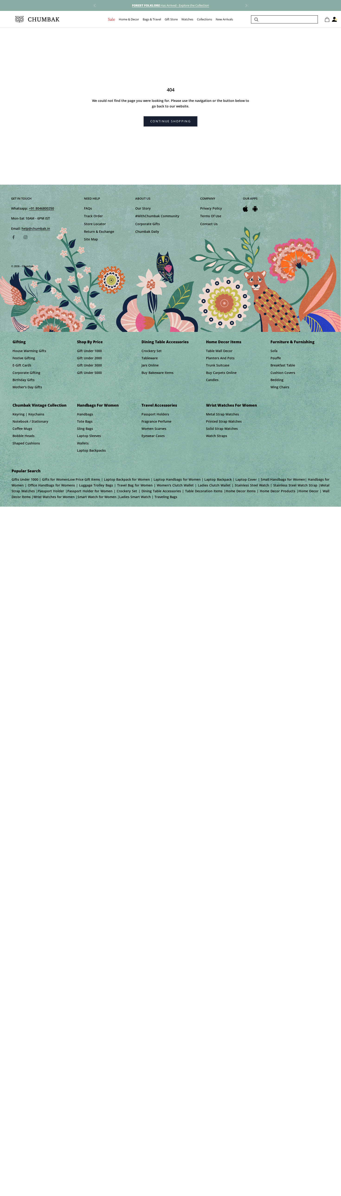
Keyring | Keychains (28, 414)
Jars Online (150, 365)
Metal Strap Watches (222, 414)
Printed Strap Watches (224, 421)
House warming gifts (29, 351)
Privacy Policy (211, 208)
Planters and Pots (220, 358)
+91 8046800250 (41, 208)
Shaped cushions (26, 443)
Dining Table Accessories (165, 341)
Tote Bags (85, 421)
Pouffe (275, 358)
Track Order (93, 216)
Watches (187, 19)
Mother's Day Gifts (27, 387)
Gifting (19, 341)
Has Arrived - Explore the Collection (170, 5)
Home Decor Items (223, 341)
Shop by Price (90, 341)
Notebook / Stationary (30, 421)
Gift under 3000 (89, 365)
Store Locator (95, 224)
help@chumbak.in (36, 228)
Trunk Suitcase (217, 365)
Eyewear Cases (153, 436)
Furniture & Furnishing (292, 341)
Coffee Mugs (22, 428)
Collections (204, 19)
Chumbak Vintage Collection (40, 405)
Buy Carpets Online (221, 372)
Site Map (91, 239)
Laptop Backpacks (91, 450)
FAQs (88, 208)
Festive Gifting (24, 358)
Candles (212, 380)
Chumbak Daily (147, 231)
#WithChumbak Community (157, 216)
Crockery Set (152, 351)
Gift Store (171, 19)
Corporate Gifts (147, 224)
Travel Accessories (159, 405)
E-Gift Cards (22, 365)
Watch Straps (216, 436)
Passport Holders (155, 414)
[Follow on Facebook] (13, 237)
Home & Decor (129, 19)
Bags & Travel (152, 19)
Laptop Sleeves (89, 436)
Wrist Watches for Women (231, 405)
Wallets (83, 443)
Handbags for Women (98, 405)
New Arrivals (224, 19)
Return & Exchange (99, 231)
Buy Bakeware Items (158, 372)
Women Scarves (154, 428)
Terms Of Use (210, 216)
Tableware (150, 358)
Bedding (276, 380)
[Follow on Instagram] (25, 237)
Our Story (143, 208)
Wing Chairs (279, 387)
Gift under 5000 (89, 372)
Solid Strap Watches (222, 428)
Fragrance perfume (156, 421)
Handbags (85, 414)
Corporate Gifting (26, 372)
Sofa (273, 351)
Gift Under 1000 (89, 351)
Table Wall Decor (219, 351)
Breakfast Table (282, 365)
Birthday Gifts (24, 380)
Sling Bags (85, 428)
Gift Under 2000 (89, 358)
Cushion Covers (282, 372)
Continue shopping (170, 121)
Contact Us (209, 224)
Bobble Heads (24, 436)
